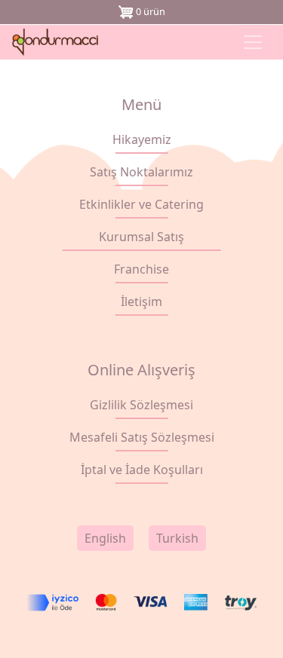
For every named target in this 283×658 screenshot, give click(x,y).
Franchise (141, 269)
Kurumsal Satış (141, 236)
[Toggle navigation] (253, 42)
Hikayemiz (141, 139)
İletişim (141, 301)
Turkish (177, 538)
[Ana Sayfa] (59, 42)
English (105, 538)
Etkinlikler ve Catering (141, 204)
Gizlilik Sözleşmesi (141, 404)
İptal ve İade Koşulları (142, 469)
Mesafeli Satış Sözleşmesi (141, 437)
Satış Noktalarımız (141, 172)
